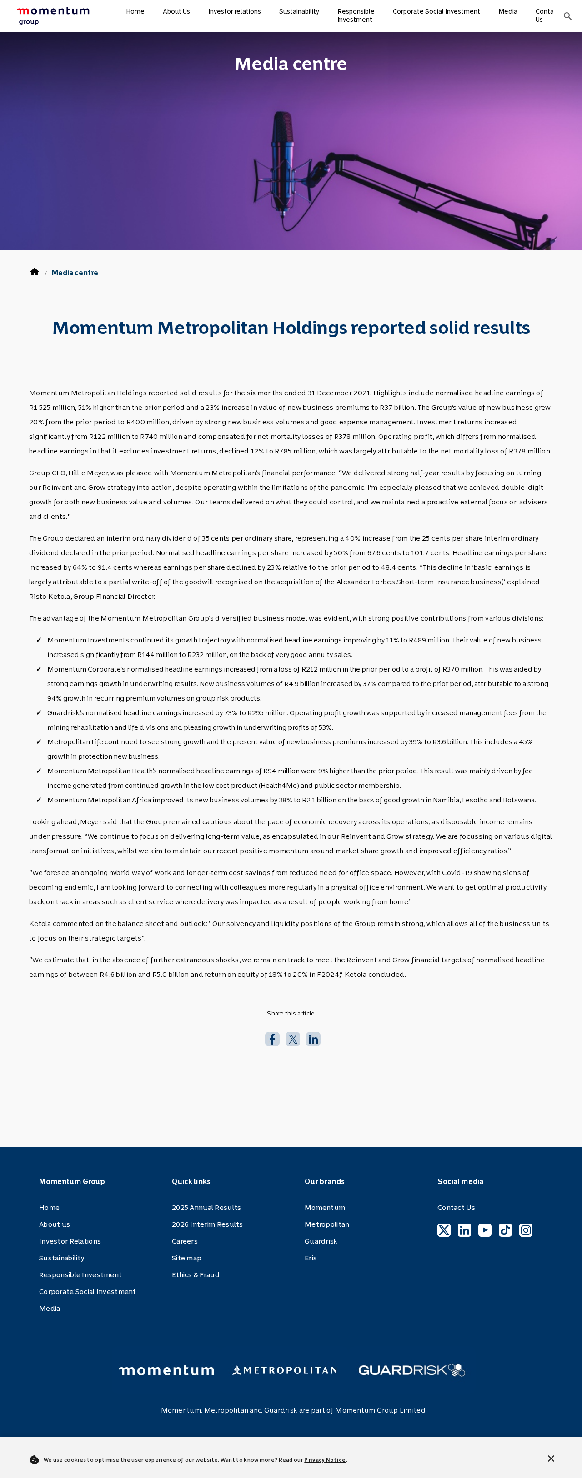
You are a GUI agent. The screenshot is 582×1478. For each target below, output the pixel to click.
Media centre (75, 273)
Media (507, 11)
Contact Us (548, 15)
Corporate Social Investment (436, 11)
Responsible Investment (356, 15)
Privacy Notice (325, 1460)
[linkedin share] (313, 1038)
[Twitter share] (293, 1038)
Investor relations (234, 11)
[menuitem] (52, 16)
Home (135, 11)
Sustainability (299, 11)
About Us (176, 11)
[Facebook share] (272, 1038)
